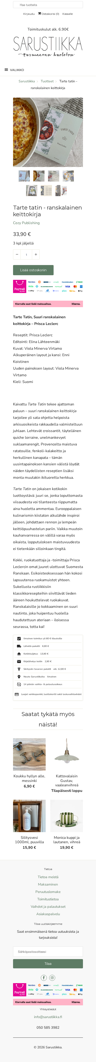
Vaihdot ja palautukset (48, 906)
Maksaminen (48, 884)
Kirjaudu (29, 13)
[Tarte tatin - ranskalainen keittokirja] (48, 132)
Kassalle (67, 13)
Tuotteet (47, 81)
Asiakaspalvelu (48, 914)
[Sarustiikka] (48, 47)
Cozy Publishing (26, 222)
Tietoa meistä (48, 877)
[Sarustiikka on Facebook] (44, 978)
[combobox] (48, 4)
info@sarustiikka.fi (48, 1017)
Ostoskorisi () (50, 13)
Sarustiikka (54, 1047)
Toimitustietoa (48, 899)
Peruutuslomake (48, 891)
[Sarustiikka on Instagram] (52, 978)
